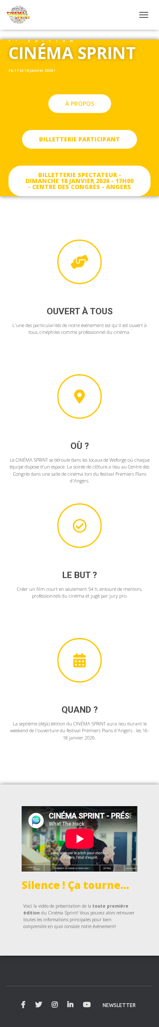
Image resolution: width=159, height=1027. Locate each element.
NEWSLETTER (119, 1005)
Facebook (23, 1005)
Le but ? (79, 575)
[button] (79, 103)
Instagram (54, 1005)
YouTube (87, 1005)
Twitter (38, 1005)
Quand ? (79, 710)
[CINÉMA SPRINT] (21, 14)
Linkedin (70, 1005)
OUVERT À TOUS (80, 311)
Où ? (79, 446)
